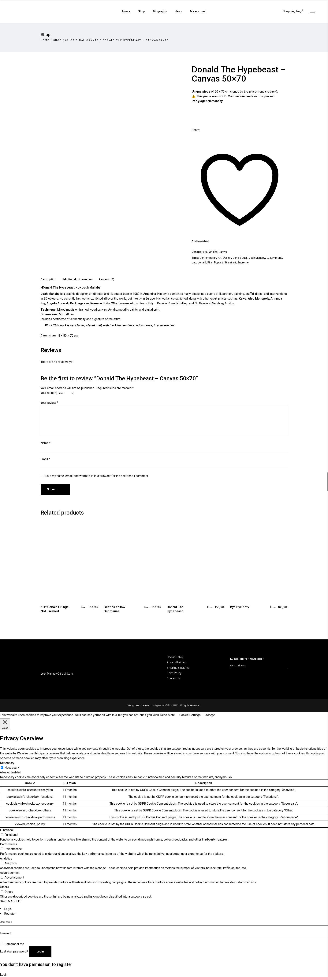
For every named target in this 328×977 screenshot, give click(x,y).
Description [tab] (48, 279)
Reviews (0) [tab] (106, 279)
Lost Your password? (14, 951)
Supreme (243, 262)
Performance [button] (8, 844)
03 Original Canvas (82, 40)
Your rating (49, 393)
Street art (230, 262)
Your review (49, 402)
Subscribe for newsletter (247, 659)
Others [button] (4, 887)
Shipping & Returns (178, 667)
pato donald (199, 262)
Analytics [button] (6, 858)
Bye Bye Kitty (239, 607)
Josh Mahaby (257, 257)
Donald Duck (240, 257)
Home (45, 40)
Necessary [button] (7, 763)
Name (45, 443)
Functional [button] (6, 830)
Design (227, 257)
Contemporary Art (211, 257)
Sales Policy (174, 673)
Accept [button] (210, 715)
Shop (57, 40)
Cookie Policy (175, 657)
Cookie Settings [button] (190, 715)
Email (45, 459)
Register (10, 913)
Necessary (12, 767)
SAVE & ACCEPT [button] (11, 901)
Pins (210, 262)
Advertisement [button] (10, 873)
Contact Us (173, 678)
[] (285, 664)
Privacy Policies (176, 662)
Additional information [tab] (77, 279)
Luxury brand (274, 257)
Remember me (14, 944)
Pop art (218, 262)
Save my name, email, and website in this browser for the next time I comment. (97, 476)
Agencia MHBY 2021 (166, 705)
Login (8, 909)
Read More (167, 715)
